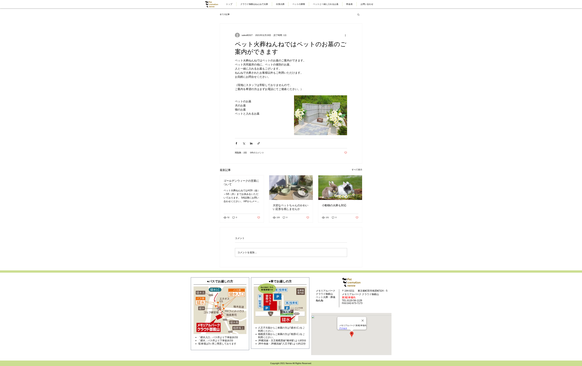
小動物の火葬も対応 (334, 205)
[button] (358, 14)
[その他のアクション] (345, 35)
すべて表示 (357, 169)
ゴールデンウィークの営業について (241, 182)
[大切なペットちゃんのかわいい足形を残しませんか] (291, 187)
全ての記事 (225, 14)
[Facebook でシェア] (236, 143)
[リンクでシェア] (258, 143)
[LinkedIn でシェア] (251, 143)
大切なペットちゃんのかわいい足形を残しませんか (290, 207)
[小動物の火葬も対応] (340, 187)
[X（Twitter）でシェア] (243, 143)
